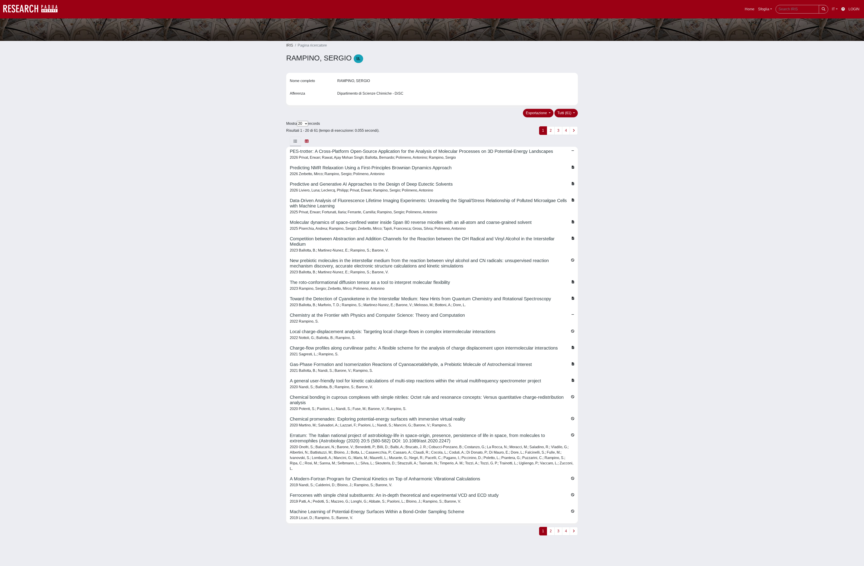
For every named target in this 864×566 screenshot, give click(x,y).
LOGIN (854, 9)
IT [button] (833, 9)
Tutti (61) (564, 113)
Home (749, 9)
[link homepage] (33, 9)
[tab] (295, 141)
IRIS (289, 45)
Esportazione (537, 113)
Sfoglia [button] (763, 9)
